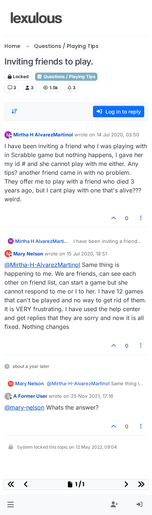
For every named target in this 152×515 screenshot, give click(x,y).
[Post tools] (141, 218)
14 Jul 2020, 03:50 (118, 135)
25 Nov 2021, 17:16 (92, 396)
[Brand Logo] (37, 18)
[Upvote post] (113, 218)
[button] (10, 504)
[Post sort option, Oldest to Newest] (14, 111)
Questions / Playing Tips (69, 76)
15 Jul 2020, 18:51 (87, 254)
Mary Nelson (28, 254)
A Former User (30, 396)
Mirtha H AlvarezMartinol (43, 135)
